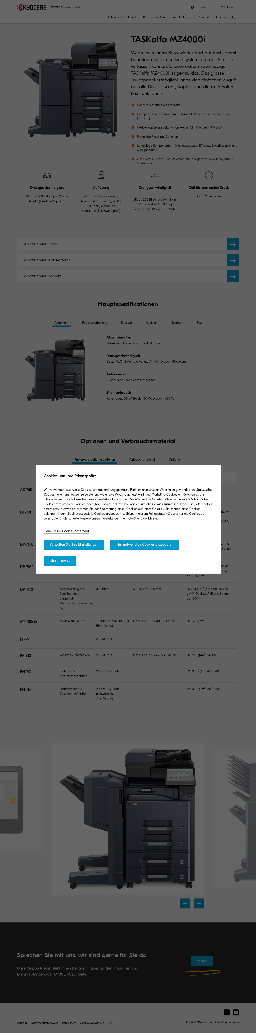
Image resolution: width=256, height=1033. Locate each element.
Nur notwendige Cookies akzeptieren (144, 544)
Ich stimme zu (60, 560)
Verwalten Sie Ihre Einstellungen (74, 544)
